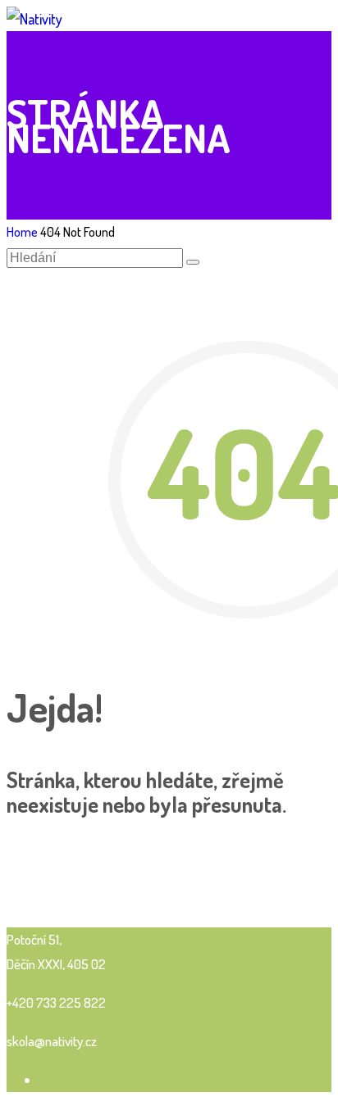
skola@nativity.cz (52, 1040)
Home (22, 232)
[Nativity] (34, 19)
